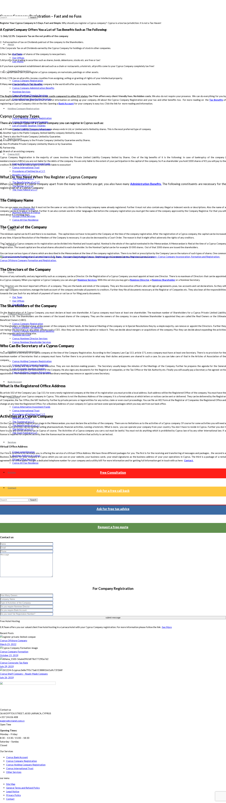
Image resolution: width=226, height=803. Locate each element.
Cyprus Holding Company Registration (32, 118)
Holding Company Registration (23, 108)
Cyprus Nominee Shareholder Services (31, 99)
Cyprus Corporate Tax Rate (14, 662)
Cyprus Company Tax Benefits (27, 84)
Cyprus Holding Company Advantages (31, 129)
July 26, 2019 (7, 677)
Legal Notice (12, 791)
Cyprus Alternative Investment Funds (31, 163)
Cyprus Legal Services (23, 208)
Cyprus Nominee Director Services (30, 95)
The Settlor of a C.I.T (23, 186)
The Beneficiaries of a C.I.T (26, 182)
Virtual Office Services (23, 216)
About (11, 44)
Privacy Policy (13, 795)
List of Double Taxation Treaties (29, 125)
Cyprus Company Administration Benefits (33, 88)
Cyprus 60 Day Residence (25, 219)
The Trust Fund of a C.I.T (24, 189)
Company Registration (19, 71)
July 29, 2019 (7, 666)
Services (12, 199)
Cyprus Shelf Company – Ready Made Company (24, 673)
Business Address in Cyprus (26, 212)
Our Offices (18, 57)
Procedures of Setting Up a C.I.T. (28, 171)
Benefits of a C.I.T (21, 174)
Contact (12, 244)
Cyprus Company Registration (27, 80)
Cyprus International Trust (26, 167)
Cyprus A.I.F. (14, 154)
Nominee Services (21, 91)
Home (11, 29)
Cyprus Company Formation (14, 651)
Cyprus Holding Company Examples (30, 121)
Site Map (10, 784)
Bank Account (15, 138)
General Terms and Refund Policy (23, 787)
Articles (12, 229)
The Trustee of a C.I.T (23, 178)
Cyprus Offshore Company (13, 640)
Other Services (13, 772)
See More (167, 627)
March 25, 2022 (8, 644)
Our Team (17, 54)
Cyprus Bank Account (17, 757)
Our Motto (18, 61)
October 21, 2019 (9, 655)
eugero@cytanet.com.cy (12, 720)
